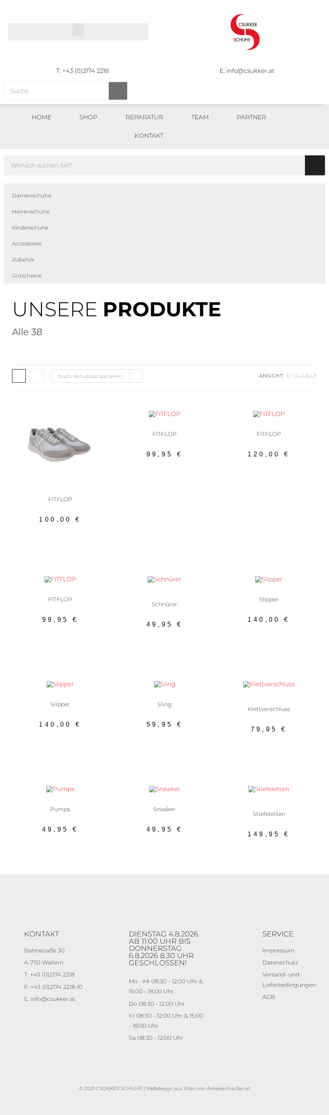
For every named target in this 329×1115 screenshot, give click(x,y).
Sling (181, 698)
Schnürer (181, 593)
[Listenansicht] (36, 376)
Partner (251, 117)
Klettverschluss (269, 709)
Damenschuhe (31, 195)
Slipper (286, 593)
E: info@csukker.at (246, 70)
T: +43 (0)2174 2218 (82, 70)
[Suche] (118, 91)
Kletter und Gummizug (277, 700)
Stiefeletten (269, 807)
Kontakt (148, 135)
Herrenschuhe (31, 211)
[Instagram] (313, 139)
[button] (78, 29)
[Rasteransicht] (19, 376)
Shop (88, 117)
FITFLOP (60, 499)
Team (200, 117)
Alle (311, 376)
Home (41, 117)
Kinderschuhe (30, 227)
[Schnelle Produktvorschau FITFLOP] (92, 424)
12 (288, 376)
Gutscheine (27, 275)
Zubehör (23, 259)
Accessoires (26, 243)
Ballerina (147, 427)
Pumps (77, 803)
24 (298, 376)
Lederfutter (285, 803)
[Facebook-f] (313, 130)
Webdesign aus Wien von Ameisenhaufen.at (198, 1088)
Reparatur (144, 117)
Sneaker (77, 493)
